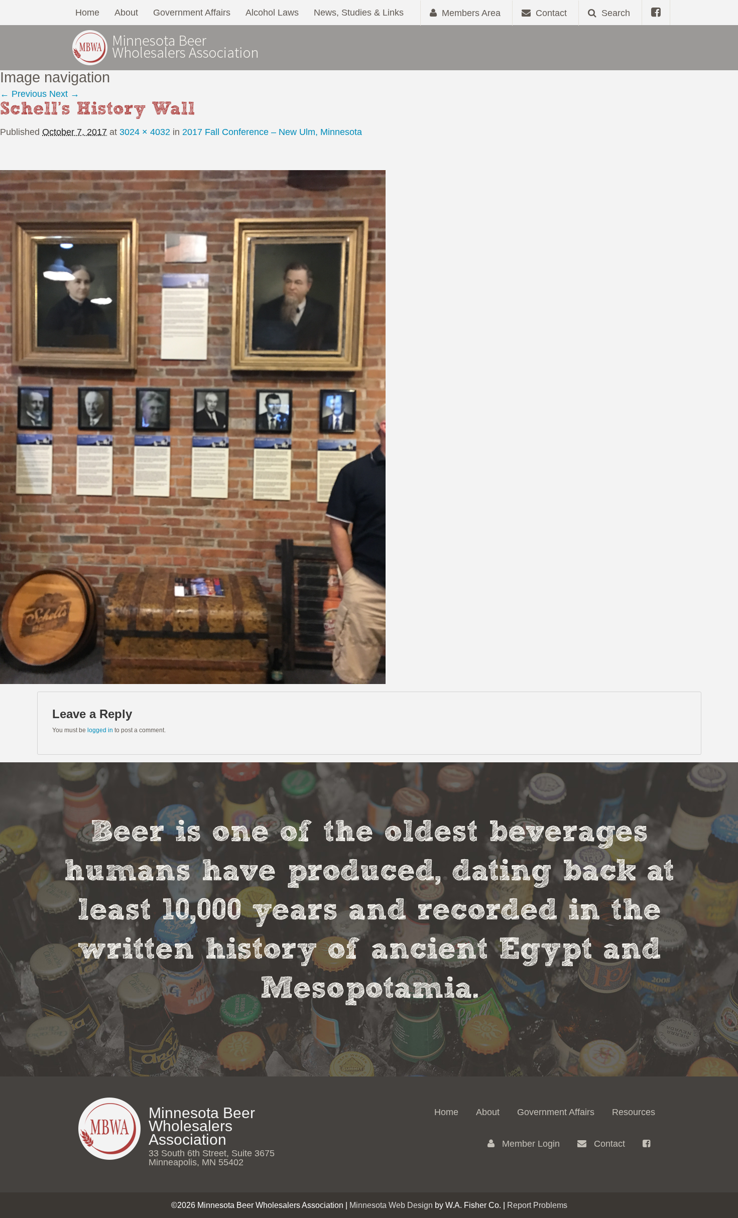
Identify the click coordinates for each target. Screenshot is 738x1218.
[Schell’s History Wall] (193, 427)
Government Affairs (191, 13)
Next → (64, 94)
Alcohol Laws (272, 13)
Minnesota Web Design (391, 1205)
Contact (608, 1144)
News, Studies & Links (359, 13)
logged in (100, 730)
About (126, 13)
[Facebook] (656, 12)
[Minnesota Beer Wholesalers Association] (166, 47)
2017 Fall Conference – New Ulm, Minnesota (272, 132)
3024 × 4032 (144, 132)
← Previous (23, 94)
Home (87, 13)
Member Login (530, 1144)
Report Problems (537, 1205)
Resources (633, 1112)
